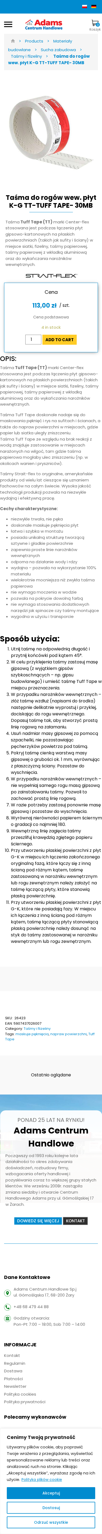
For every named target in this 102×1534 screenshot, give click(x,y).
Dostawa (13, 1371)
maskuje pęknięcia (32, 1034)
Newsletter (15, 1386)
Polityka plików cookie (41, 1479)
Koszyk (95, 27)
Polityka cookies (20, 1394)
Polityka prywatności (24, 1402)
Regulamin (14, 1363)
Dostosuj (51, 1507)
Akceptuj (51, 1493)
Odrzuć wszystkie (51, 1522)
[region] (51, 1481)
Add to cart (59, 340)
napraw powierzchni (68, 1034)
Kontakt (12, 1355)
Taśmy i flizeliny (37, 1028)
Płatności (13, 1379)
